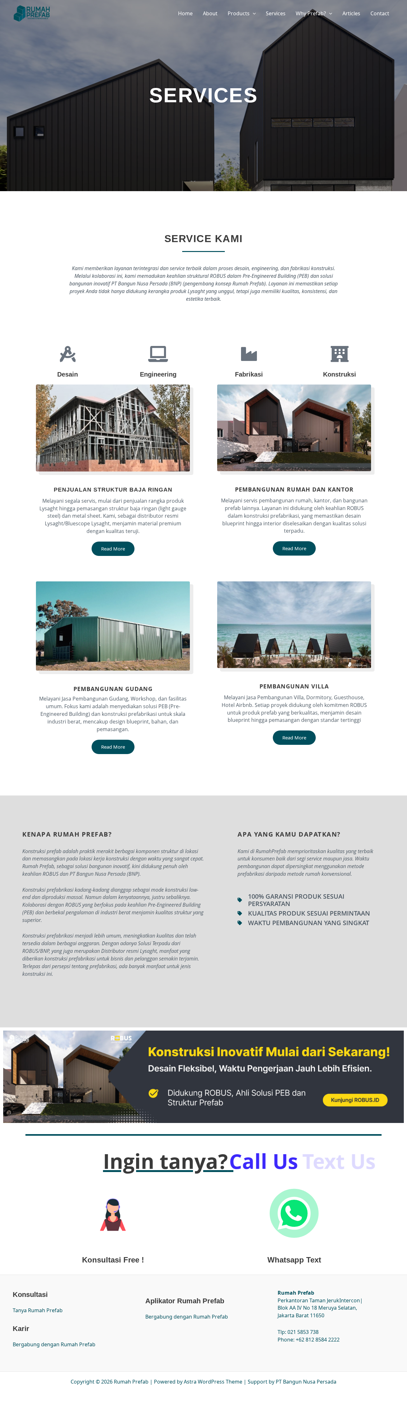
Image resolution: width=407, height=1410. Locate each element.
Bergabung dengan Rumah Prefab (54, 1344)
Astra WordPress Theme (213, 1381)
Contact (379, 13)
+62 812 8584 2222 (318, 1339)
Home (185, 13)
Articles (351, 13)
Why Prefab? (311, 13)
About (210, 13)
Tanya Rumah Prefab (38, 1310)
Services (276, 13)
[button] (253, 13)
